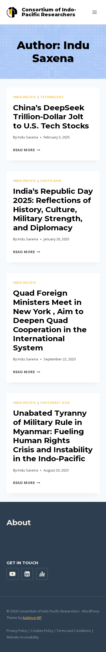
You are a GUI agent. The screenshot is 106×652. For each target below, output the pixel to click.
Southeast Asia (55, 403)
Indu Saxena (28, 137)
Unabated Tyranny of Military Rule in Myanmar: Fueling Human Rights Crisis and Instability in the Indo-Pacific (53, 435)
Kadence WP (32, 617)
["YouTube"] (12, 574)
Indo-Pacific (24, 97)
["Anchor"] (42, 574)
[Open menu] (94, 12)
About (19, 522)
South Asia (50, 181)
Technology (52, 97)
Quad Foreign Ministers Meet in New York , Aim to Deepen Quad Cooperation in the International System (50, 320)
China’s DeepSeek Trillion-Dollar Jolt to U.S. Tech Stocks (51, 116)
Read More (26, 149)
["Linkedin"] (27, 574)
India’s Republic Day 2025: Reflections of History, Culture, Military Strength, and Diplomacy (53, 209)
